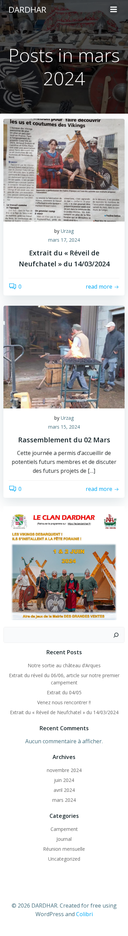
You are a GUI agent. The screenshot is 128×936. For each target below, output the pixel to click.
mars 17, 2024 (64, 240)
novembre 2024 (64, 770)
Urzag (67, 231)
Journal (64, 839)
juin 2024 (64, 780)
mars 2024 (64, 800)
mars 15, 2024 (64, 426)
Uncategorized (64, 859)
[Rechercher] (116, 635)
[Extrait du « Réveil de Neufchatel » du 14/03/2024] (64, 169)
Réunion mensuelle (64, 849)
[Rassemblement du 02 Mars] (64, 357)
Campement (64, 829)
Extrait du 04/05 (64, 692)
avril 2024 (64, 790)
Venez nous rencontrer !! (64, 702)
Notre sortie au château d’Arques (64, 665)
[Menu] (113, 9)
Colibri (84, 914)
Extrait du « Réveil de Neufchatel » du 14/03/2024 (64, 712)
